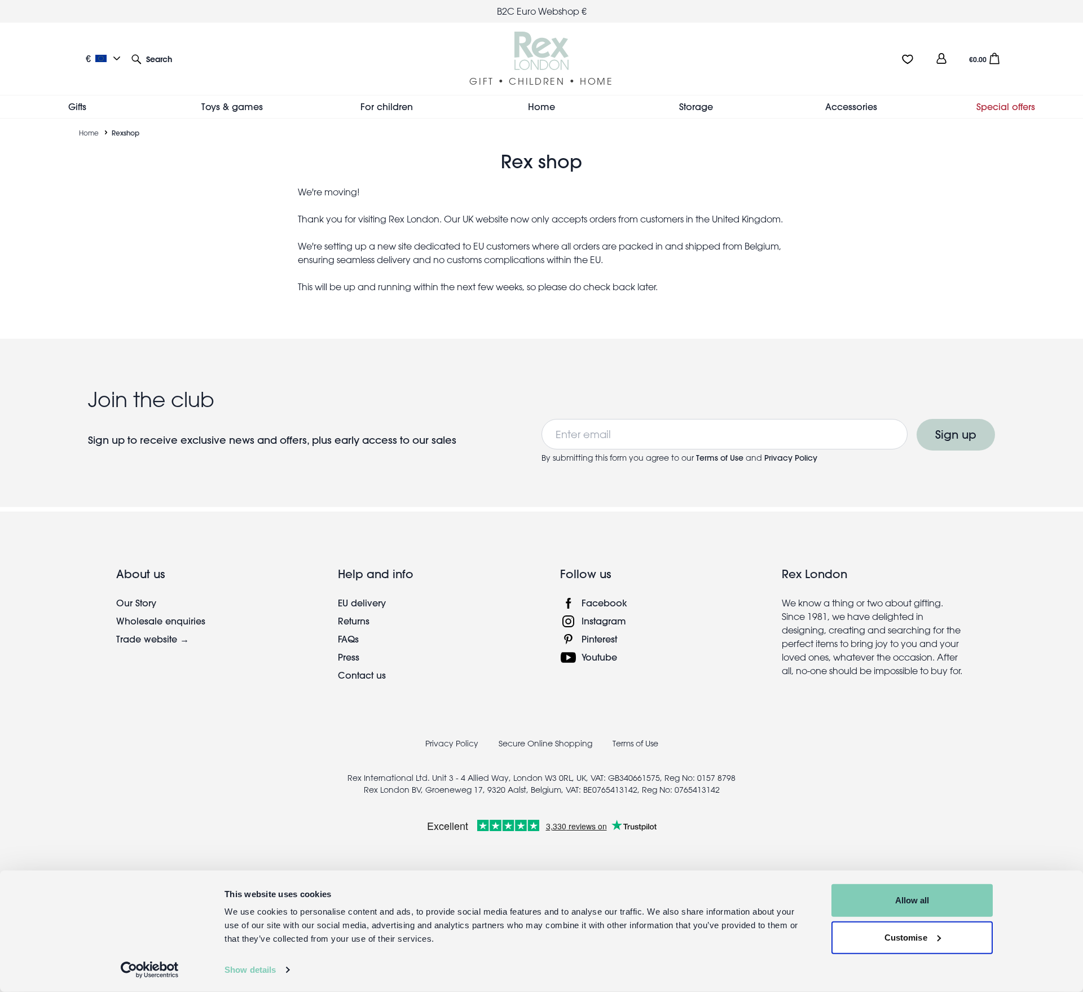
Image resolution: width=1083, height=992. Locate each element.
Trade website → (152, 639)
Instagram (604, 621)
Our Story (136, 603)
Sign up (955, 434)
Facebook (604, 603)
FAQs (348, 639)
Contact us (362, 675)
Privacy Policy (790, 458)
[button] (152, 58)
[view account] (941, 58)
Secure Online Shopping (547, 743)
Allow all (912, 900)
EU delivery (362, 603)
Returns (353, 621)
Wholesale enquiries (160, 621)
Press (348, 657)
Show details (250, 969)
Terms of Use (721, 458)
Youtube (599, 657)
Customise (905, 937)
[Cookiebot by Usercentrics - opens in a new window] (149, 970)
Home (89, 132)
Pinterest (599, 639)
